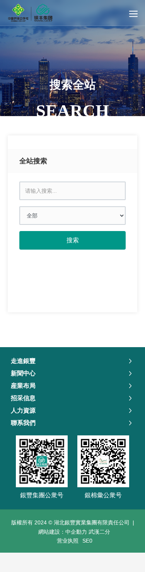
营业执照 (67, 541)
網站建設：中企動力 (62, 532)
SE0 (87, 541)
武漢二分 (99, 532)
